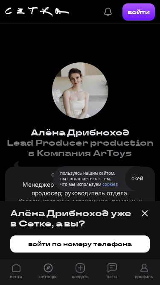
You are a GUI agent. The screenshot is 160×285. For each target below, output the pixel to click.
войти (139, 12)
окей (137, 178)
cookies (110, 184)
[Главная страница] (37, 12)
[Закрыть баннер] (145, 213)
